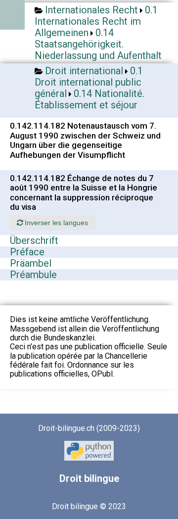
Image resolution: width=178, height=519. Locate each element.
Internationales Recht (91, 10)
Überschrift (34, 240)
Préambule (33, 275)
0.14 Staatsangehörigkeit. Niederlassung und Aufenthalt (98, 44)
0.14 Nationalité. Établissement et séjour (89, 99)
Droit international (84, 71)
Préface (27, 252)
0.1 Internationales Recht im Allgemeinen (96, 21)
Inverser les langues (55, 223)
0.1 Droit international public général (89, 82)
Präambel (30, 263)
